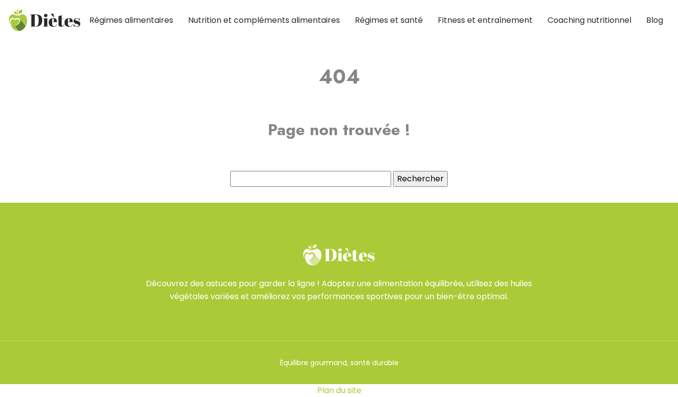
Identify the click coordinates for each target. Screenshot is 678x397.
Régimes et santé (389, 20)
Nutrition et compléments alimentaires (264, 20)
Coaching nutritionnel (589, 20)
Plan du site (339, 390)
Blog (654, 20)
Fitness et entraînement (485, 20)
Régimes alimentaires (131, 20)
